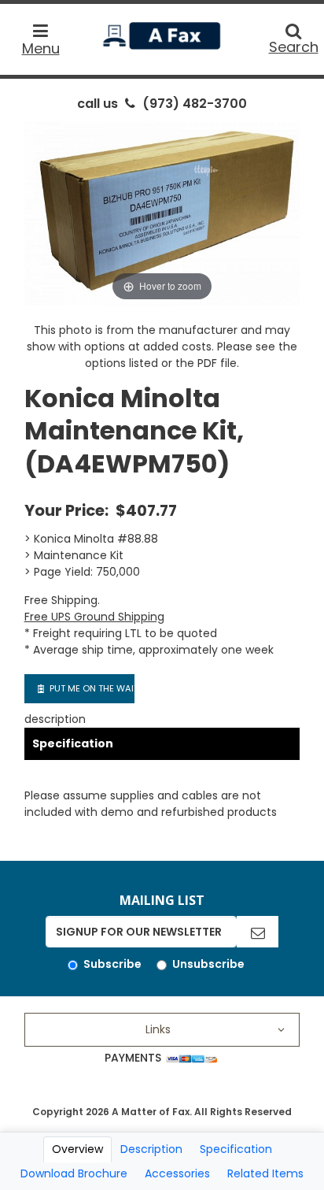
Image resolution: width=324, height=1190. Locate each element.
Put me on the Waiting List (90, 688)
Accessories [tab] (177, 1173)
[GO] (257, 931)
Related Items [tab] (265, 1173)
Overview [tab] (77, 1149)
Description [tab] (151, 1149)
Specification (72, 743)
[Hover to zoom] (162, 213)
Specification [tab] (236, 1149)
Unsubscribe (208, 964)
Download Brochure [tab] (73, 1173)
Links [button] (158, 1029)
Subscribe (112, 964)
